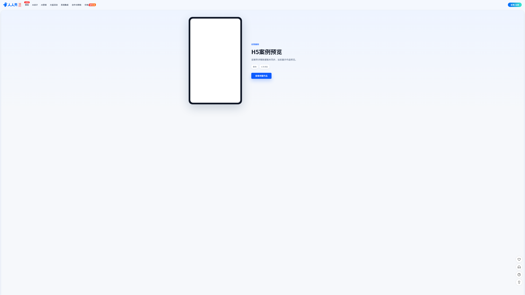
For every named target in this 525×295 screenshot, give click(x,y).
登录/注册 (515, 4)
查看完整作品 (261, 75)
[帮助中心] (519, 275)
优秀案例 (255, 44)
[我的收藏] (519, 259)
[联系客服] (519, 267)
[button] (519, 282)
